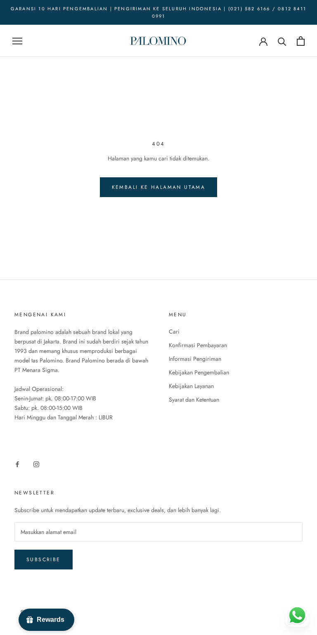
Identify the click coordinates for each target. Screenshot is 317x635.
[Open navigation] (17, 41)
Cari (174, 331)
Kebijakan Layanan (191, 386)
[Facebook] (17, 463)
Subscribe (43, 559)
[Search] (282, 41)
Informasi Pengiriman (195, 359)
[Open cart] (301, 41)
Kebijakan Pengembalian (199, 372)
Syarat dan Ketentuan (194, 399)
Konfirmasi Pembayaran (198, 345)
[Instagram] (36, 463)
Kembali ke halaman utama (159, 187)
